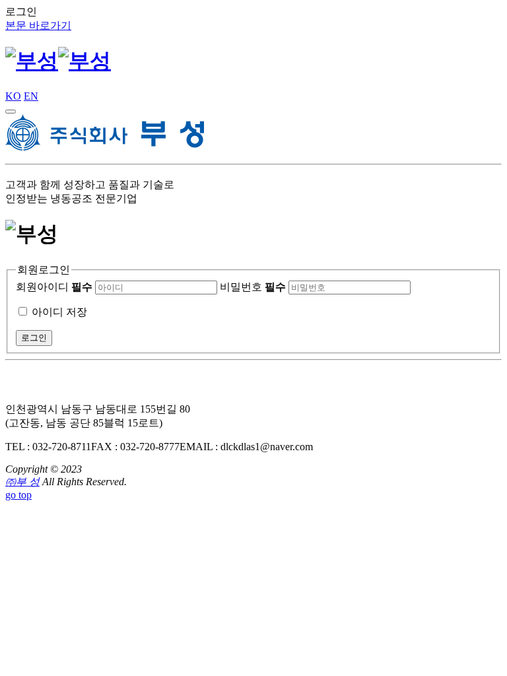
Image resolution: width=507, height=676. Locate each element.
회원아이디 (54, 286)
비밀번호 (253, 286)
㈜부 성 (22, 481)
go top (18, 494)
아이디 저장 (59, 312)
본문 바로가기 (38, 25)
